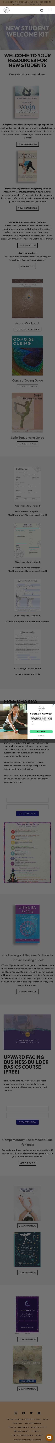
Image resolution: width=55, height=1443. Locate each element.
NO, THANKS (41, 735)
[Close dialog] (53, 705)
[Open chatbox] (49, 1437)
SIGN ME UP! (41, 731)
